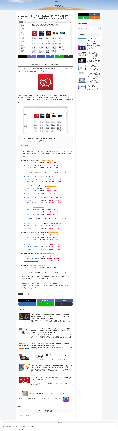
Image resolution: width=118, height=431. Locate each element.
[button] (68, 56)
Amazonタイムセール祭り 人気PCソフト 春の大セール (36, 283)
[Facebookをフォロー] (94, 14)
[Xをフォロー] (83, 14)
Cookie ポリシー (30, 426)
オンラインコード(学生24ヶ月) (32, 179)
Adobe (26, 293)
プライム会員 (41, 100)
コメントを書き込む (46, 411)
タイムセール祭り (43, 293)
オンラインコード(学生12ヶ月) (32, 176)
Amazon (21, 293)
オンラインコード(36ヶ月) (31, 167)
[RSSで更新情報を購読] (94, 17)
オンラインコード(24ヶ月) (31, 165)
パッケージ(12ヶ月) (29, 172)
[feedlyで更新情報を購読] (83, 17)
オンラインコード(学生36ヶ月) (32, 181)
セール (36, 293)
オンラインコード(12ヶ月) (31, 163)
